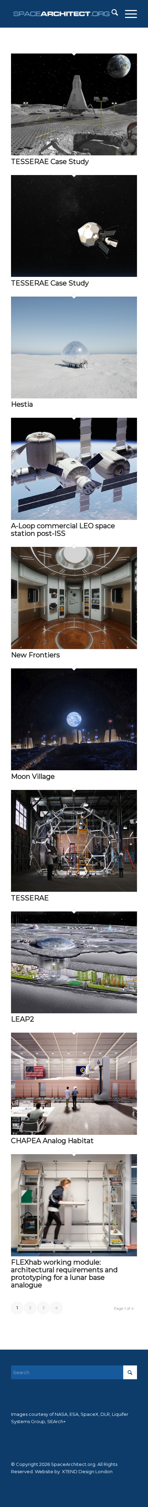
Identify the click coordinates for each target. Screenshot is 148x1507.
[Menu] (127, 14)
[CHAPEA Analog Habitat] (74, 1133)
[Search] (111, 14)
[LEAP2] (74, 1011)
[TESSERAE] (74, 890)
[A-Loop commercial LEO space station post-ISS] (74, 518)
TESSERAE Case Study (50, 161)
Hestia (22, 404)
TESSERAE (30, 898)
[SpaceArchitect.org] (61, 14)
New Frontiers (35, 655)
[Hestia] (74, 396)
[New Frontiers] (74, 647)
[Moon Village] (74, 768)
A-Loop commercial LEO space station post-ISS (63, 530)
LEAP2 (22, 1019)
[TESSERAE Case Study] (74, 153)
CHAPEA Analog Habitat (52, 1141)
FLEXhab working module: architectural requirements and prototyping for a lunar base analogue (64, 1273)
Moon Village (33, 776)
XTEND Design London (87, 1471)
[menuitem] (111, 14)
